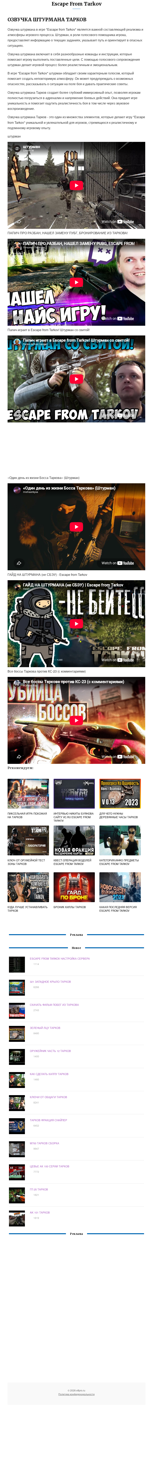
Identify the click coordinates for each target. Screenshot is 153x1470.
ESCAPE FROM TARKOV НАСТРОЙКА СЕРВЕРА (60, 958)
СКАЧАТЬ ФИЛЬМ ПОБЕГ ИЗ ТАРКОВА (54, 1005)
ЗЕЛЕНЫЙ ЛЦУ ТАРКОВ (45, 1028)
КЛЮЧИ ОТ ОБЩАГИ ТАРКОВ (48, 1097)
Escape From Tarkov (77, 4)
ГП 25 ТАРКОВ (39, 1189)
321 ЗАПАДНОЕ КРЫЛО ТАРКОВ (50, 982)
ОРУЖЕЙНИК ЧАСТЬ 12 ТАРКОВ (50, 1051)
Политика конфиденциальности (76, 1394)
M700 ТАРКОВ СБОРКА (44, 1143)
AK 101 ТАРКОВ (40, 1212)
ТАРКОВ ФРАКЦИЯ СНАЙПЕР (48, 1120)
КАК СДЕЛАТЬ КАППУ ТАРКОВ (49, 1074)
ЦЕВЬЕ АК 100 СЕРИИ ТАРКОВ (49, 1166)
